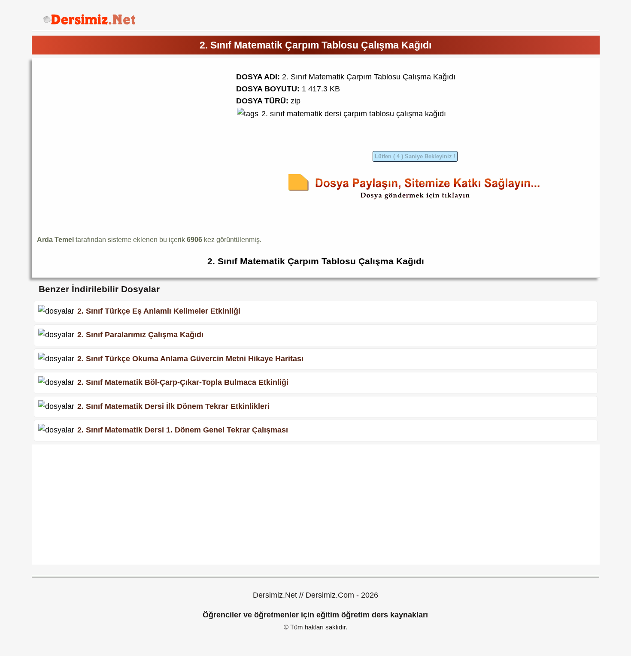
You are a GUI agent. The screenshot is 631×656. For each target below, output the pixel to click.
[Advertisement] (109, 123)
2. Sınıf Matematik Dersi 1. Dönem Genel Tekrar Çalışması (182, 430)
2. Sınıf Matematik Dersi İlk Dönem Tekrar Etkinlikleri (173, 406)
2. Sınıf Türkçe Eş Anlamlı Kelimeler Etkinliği (158, 310)
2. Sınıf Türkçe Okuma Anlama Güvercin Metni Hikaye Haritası (190, 358)
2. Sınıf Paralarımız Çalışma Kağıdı (140, 334)
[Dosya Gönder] (415, 200)
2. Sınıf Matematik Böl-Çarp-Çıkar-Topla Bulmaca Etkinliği (182, 382)
